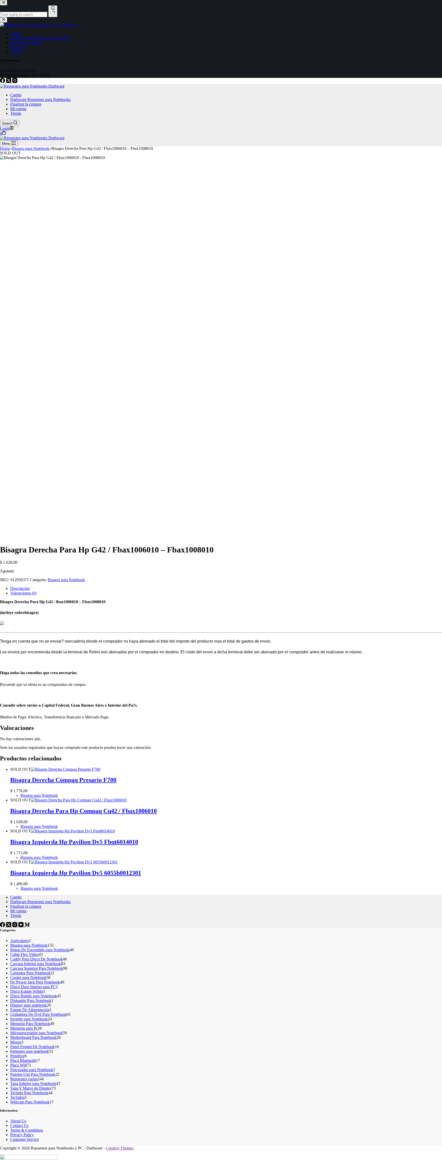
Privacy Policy (22, 1135)
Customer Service (24, 1139)
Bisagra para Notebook (66, 580)
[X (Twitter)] (9, 81)
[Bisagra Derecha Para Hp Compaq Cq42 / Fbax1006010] (79, 800)
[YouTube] (21, 926)
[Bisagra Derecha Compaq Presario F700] (65, 769)
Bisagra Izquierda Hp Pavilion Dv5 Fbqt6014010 (74, 842)
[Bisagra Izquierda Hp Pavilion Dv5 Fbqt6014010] (73, 831)
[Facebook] (3, 81)
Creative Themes (119, 1148)
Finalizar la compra (25, 104)
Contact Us (19, 1125)
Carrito (15, 95)
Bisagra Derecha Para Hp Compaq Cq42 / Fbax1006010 (83, 811)
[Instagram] (14, 81)
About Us (18, 1121)
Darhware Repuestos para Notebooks (40, 99)
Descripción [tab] (20, 588)
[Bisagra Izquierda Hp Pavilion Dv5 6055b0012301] (74, 862)
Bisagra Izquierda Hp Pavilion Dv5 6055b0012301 (75, 873)
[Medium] (27, 926)
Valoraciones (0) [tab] (23, 593)
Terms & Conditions (26, 1130)
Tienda (15, 113)
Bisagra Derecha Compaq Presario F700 (63, 780)
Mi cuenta (18, 109)
